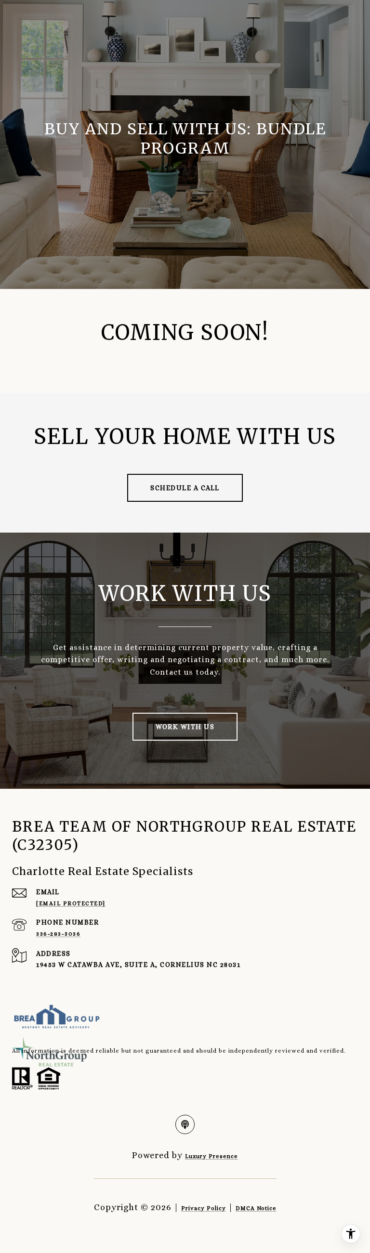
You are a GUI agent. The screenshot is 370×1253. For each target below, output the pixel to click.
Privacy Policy (203, 1208)
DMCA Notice (256, 1208)
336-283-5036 (58, 933)
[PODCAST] (185, 1124)
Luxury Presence (211, 1156)
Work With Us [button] (185, 727)
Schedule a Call (185, 488)
